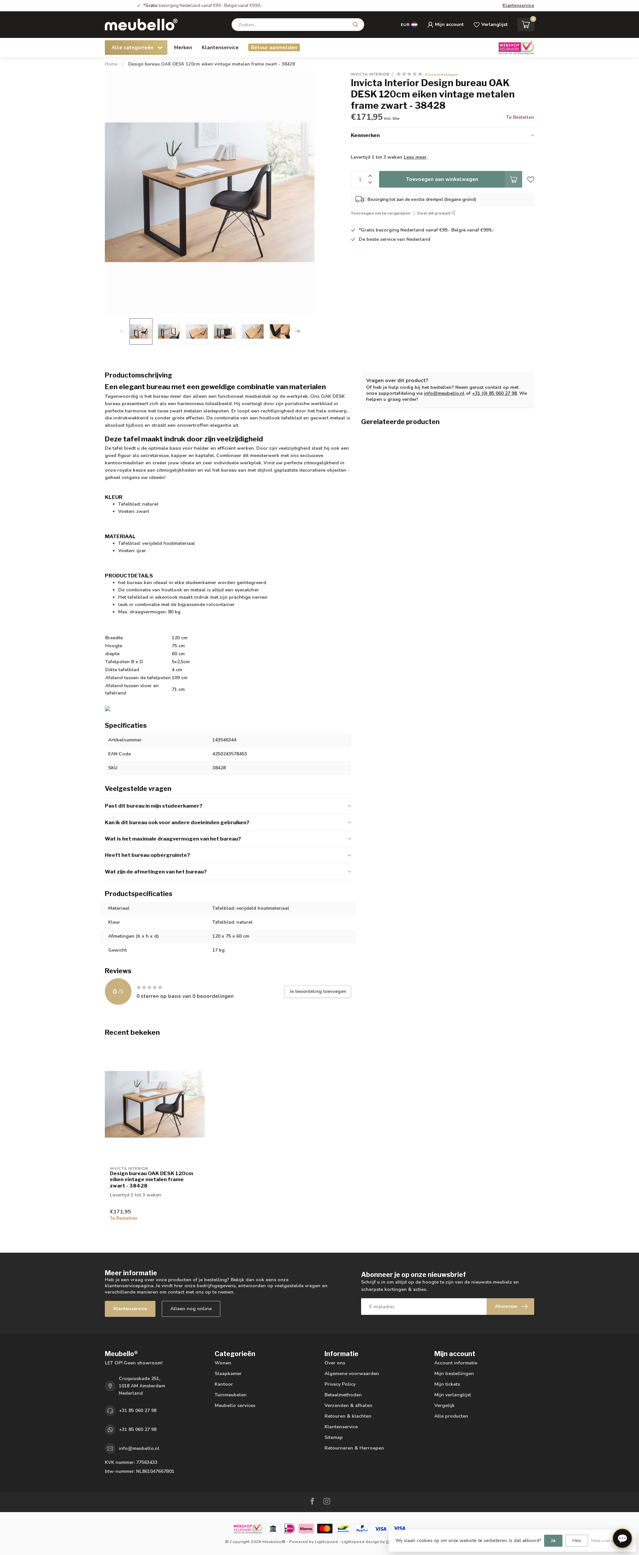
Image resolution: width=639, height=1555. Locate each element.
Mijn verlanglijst (452, 1395)
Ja (553, 1540)
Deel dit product (434, 213)
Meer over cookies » (610, 1540)
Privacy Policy (339, 1384)
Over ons (334, 1363)
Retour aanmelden (274, 47)
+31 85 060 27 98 (137, 1410)
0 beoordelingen (441, 74)
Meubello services (235, 1405)
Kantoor (224, 1384)
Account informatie (455, 1363)
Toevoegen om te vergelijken (380, 213)
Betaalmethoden (343, 1395)
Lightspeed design (360, 1541)
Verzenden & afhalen (348, 1405)
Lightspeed (326, 1541)
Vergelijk (444, 1405)
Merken (183, 47)
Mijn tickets (447, 1384)
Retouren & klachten (347, 1416)
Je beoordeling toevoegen (318, 992)
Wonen (223, 1363)
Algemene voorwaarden (351, 1373)
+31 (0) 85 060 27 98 (494, 393)
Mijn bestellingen (454, 1373)
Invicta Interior (370, 74)
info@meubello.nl (444, 393)
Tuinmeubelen (231, 1395)
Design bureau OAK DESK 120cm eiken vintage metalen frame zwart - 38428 (211, 64)
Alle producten (451, 1416)
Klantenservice (518, 6)
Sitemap (333, 1437)
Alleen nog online (191, 1309)
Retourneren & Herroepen (354, 1448)
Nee (576, 1540)
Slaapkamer (228, 1373)
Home (111, 64)
